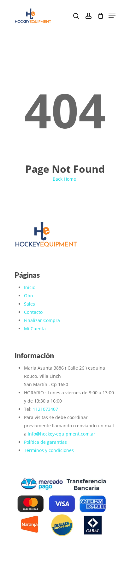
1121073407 (45, 409)
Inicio (29, 287)
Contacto (33, 312)
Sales (29, 304)
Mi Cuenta (35, 329)
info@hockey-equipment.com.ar (61, 434)
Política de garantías (45, 442)
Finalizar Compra (42, 320)
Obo (28, 296)
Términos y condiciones (49, 450)
